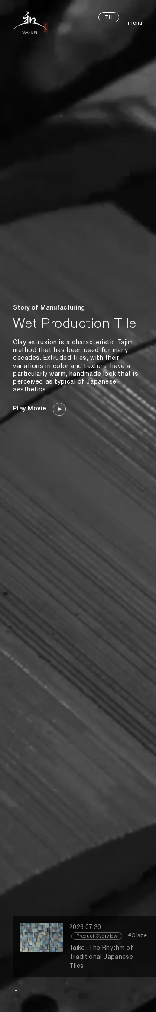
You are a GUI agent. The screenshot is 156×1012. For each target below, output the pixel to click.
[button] (16, 990)
